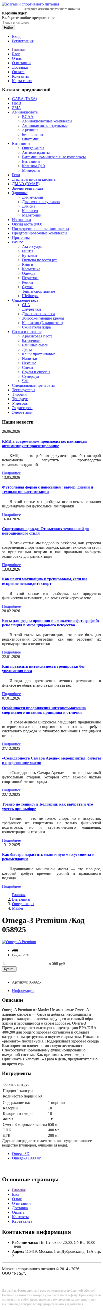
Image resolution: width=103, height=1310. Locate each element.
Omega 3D (21, 1153)
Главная (19, 49)
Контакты (20, 76)
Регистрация (23, 41)
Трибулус (20, 399)
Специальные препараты (33, 385)
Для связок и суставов (41, 202)
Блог (16, 54)
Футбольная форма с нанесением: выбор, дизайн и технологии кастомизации (47, 489)
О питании (21, 63)
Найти (8, 28)
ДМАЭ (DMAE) (26, 184)
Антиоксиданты (36, 152)
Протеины (21, 237)
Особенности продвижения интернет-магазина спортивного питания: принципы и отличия (44, 710)
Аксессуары (32, 246)
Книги (27, 264)
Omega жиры (33, 148)
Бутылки (29, 255)
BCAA (28, 116)
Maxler (17, 908)
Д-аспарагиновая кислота (34, 179)
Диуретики (31, 309)
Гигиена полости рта (40, 260)
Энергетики (22, 412)
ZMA (16, 108)
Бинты (27, 251)
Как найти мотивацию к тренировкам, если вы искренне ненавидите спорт (45, 581)
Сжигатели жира (36, 327)
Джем (27, 349)
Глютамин (31, 139)
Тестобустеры (23, 390)
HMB (16, 103)
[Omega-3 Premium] (19, 942)
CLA (26, 305)
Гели (16, 175)
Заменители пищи (27, 188)
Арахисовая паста (37, 336)
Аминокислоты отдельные (45, 125)
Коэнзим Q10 (33, 166)
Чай (25, 381)
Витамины (21, 143)
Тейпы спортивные (38, 291)
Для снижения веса (38, 314)
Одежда (28, 273)
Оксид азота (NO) (27, 224)
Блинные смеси (35, 345)
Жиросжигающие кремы (43, 318)
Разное (18, 242)
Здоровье (20, 193)
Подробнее (11, 473)
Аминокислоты (25, 112)
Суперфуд (30, 376)
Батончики (31, 340)
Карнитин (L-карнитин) (42, 323)
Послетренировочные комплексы (40, 228)
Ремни (27, 282)
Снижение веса (25, 300)
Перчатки (30, 278)
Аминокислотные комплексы (47, 121)
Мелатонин (32, 215)
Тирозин (19, 394)
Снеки (27, 367)
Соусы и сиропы (36, 372)
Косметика (31, 269)
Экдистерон (22, 408)
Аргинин (30, 130)
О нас (17, 58)
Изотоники (21, 220)
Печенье (29, 363)
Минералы (31, 170)
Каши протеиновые (39, 354)
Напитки (29, 358)
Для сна (28, 206)
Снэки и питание (27, 331)
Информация (23, 990)
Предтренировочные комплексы (39, 233)
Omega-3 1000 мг (26, 1158)
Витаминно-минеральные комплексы (54, 157)
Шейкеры (30, 296)
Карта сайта (22, 81)
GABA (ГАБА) (24, 99)
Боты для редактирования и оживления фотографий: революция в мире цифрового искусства (50, 622)
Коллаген (30, 211)
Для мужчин (32, 197)
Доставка (20, 67)
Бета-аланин (32, 134)
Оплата (18, 72)
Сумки (28, 287)
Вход (16, 36)
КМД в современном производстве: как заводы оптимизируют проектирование (45, 443)
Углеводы (20, 403)
